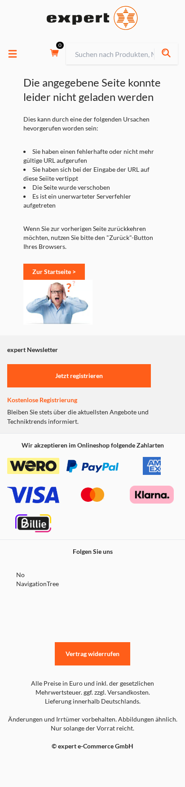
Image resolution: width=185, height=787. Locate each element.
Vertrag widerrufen (92, 653)
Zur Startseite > (54, 271)
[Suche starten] (166, 54)
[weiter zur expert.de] (43, 765)
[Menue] (12, 53)
